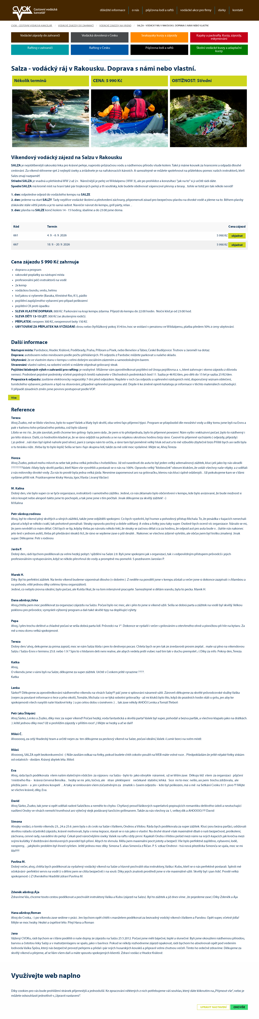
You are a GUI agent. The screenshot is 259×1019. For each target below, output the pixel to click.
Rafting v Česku (99, 48)
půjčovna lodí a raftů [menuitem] (160, 10)
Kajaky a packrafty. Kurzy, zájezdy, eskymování (219, 37)
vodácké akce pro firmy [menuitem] (195, 10)
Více (13, 397)
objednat (237, 236)
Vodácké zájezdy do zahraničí (76, 26)
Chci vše (239, 1007)
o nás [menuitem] (135, 10)
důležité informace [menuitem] (112, 10)
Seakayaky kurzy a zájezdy (159, 35)
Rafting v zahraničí (40, 48)
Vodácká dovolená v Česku (100, 35)
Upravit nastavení (213, 1007)
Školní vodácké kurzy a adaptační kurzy (219, 49)
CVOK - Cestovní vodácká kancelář (31, 26)
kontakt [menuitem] (237, 10)
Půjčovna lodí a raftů (159, 48)
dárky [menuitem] (222, 10)
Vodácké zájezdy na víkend (115, 26)
